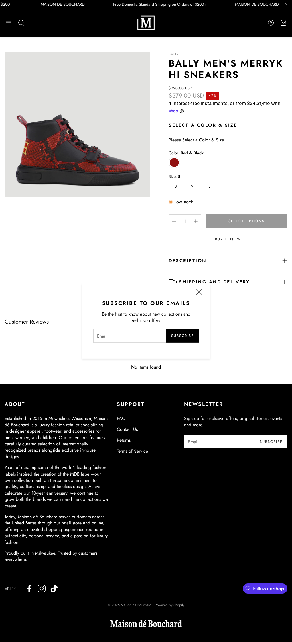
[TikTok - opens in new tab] (54, 588)
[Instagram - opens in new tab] (42, 588)
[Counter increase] (195, 221)
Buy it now (228, 239)
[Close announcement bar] (286, 4)
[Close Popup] (199, 293)
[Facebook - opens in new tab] (29, 588)
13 (209, 186)
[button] (9, 23)
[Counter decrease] (174, 221)
